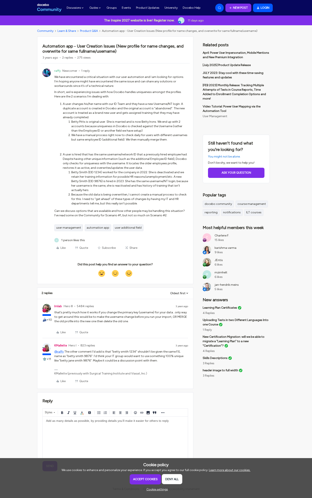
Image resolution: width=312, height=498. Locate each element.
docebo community (218, 204)
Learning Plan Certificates (220, 307)
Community (45, 31)
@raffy (59, 351)
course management (252, 204)
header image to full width (220, 370)
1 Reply (207, 330)
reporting (211, 212)
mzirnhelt (221, 272)
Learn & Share (67, 31)
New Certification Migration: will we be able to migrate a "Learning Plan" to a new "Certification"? (233, 341)
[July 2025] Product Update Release (227, 65)
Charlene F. (222, 235)
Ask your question (236, 172)
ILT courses (253, 212)
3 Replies (208, 363)
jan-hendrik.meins (227, 285)
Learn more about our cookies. (229, 470)
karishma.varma (225, 248)
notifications (232, 212)
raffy (57, 71)
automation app (98, 227)
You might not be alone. (224, 156)
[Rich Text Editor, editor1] (115, 438)
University (171, 8)
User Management (215, 116)
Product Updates (147, 8)
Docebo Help (192, 8)
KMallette (60, 345)
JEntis (219, 260)
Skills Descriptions (215, 358)
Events (126, 8)
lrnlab (58, 306)
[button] (238, 8)
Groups (112, 8)
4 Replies (209, 313)
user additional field (128, 227)
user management (68, 227)
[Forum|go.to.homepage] (49, 8)
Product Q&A (89, 31)
